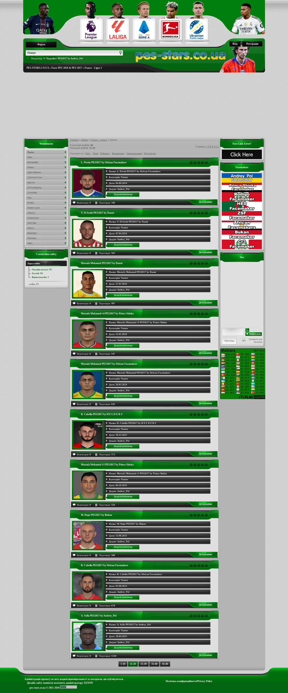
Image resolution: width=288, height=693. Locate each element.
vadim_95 (34, 284)
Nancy (30, 228)
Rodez (30, 202)
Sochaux (31, 238)
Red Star (31, 223)
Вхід (235, 43)
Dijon (29, 243)
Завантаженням (134, 153)
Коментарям (118, 153)
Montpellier (32, 162)
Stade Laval (33, 207)
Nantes (124, 177)
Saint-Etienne (34, 172)
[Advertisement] (144, 104)
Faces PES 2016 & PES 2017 (66, 67)
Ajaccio (31, 182)
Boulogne (32, 233)
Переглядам (150, 153)
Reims (30, 167)
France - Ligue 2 (93, 67)
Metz (29, 157)
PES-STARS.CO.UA (38, 67)
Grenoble (32, 192)
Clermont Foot (34, 177)
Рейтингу (105, 153)
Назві (95, 153)
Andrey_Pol (123, 189)
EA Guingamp (34, 187)
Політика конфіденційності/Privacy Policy (189, 681)
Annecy (31, 213)
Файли (84, 140)
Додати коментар (123, 194)
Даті (87, 153)
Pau (29, 197)
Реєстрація (252, 43)
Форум (41, 44)
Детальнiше (205, 201)
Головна (74, 140)
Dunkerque (33, 218)
